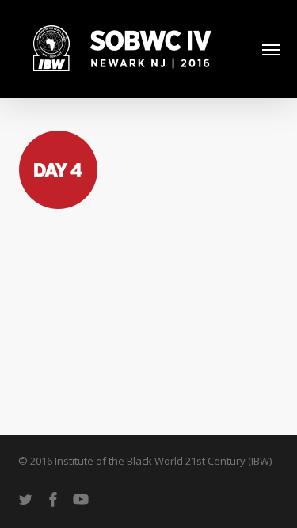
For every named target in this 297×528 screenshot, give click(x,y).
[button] (271, 49)
